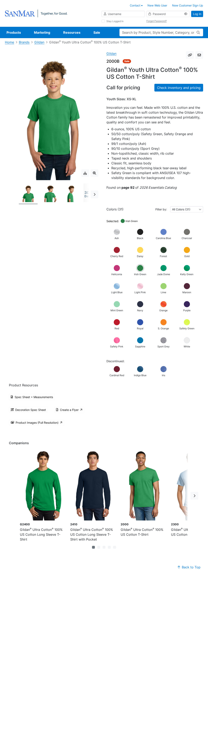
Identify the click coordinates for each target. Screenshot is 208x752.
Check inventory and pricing (178, 88)
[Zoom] (94, 173)
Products (13, 32)
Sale (96, 32)
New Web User (157, 5)
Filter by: (161, 209)
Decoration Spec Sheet (30, 410)
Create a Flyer (69, 410)
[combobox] (186, 209)
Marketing (42, 32)
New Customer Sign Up (187, 5)
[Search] (198, 32)
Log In (197, 14)
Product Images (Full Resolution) (37, 422)
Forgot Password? (156, 21)
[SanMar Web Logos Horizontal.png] (36, 13)
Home (9, 42)
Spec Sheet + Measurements (34, 397)
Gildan (39, 42)
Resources (71, 32)
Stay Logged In (115, 21)
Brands (24, 42)
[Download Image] (85, 173)
